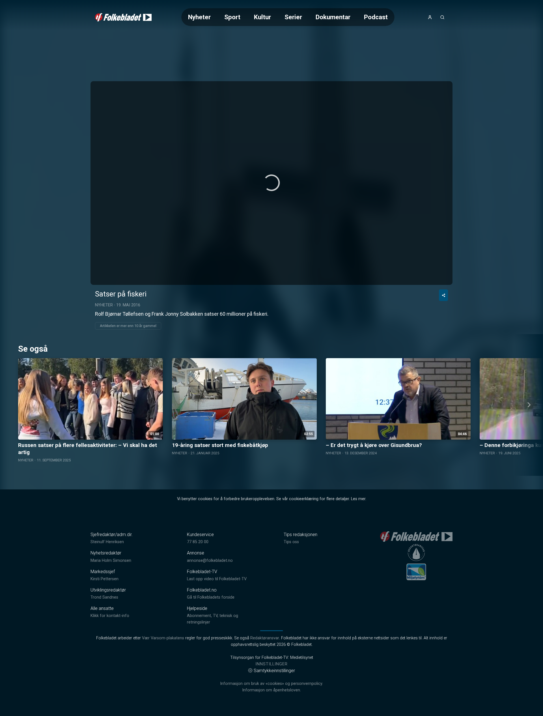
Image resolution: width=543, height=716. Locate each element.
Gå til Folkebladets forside (210, 597)
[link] (123, 17)
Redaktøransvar (264, 638)
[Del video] (443, 295)
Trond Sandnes (104, 597)
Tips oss (291, 541)
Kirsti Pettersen (104, 579)
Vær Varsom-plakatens (163, 638)
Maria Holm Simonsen (110, 560)
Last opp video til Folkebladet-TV (217, 579)
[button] (271, 182)
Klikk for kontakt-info (109, 615)
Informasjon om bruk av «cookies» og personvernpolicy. (271, 683)
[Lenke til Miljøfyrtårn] (416, 571)
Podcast (376, 17)
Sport (232, 17)
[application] (271, 183)
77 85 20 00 (197, 541)
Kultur (262, 17)
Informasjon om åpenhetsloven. (271, 690)
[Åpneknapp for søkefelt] (442, 17)
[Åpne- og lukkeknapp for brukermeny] (430, 17)
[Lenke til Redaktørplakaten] (416, 552)
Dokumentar (333, 17)
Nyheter (199, 17)
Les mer (358, 498)
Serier (293, 17)
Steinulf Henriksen (107, 541)
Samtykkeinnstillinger (274, 670)
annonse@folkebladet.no (210, 560)
